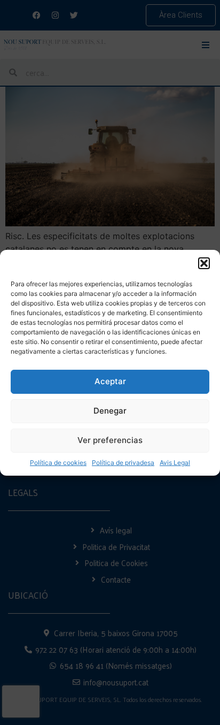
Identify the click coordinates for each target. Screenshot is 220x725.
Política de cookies (58, 463)
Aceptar (110, 381)
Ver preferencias (110, 440)
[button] (204, 263)
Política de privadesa (123, 463)
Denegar (110, 411)
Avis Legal (175, 463)
